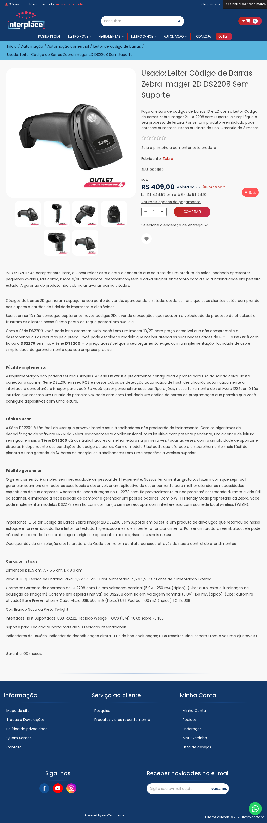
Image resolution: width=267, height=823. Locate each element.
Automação (174, 36)
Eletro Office (142, 36)
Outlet (223, 36)
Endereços (192, 728)
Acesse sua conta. (70, 4)
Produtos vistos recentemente (122, 719)
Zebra (168, 158)
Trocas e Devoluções (25, 719)
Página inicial (49, 36)
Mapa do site (18, 710)
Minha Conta (194, 710)
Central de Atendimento (248, 4)
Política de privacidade (27, 728)
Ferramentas (109, 36)
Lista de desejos (197, 747)
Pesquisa (102, 710)
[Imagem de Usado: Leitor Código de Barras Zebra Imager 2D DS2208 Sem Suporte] (28, 214)
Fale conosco (210, 4)
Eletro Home (78, 36)
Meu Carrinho (195, 738)
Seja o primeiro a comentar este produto (178, 147)
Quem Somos (19, 738)
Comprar (192, 212)
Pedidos (190, 719)
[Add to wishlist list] (146, 238)
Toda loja (202, 36)
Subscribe (219, 788)
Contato (14, 747)
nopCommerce (113, 815)
